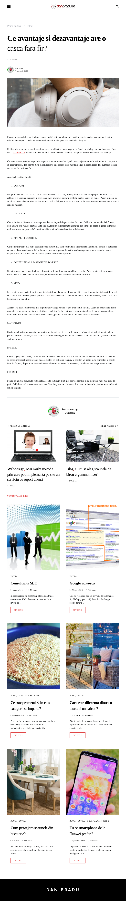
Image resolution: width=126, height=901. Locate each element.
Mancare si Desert (30, 696)
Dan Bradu (19, 68)
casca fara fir (19, 152)
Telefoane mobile (98, 821)
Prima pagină (14, 26)
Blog (29, 26)
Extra (14, 576)
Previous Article (20, 426)
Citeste (18, 610)
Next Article (108, 426)
